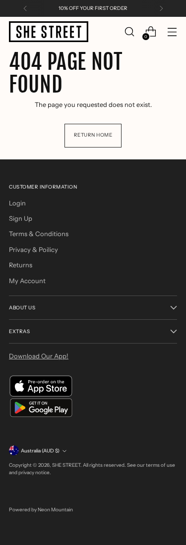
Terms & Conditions (38, 234)
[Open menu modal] (172, 32)
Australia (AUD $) (40, 450)
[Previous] (25, 8)
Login (17, 203)
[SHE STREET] (48, 32)
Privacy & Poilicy (33, 249)
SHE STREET (66, 465)
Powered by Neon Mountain (41, 509)
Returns (20, 265)
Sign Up (20, 218)
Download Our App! (38, 356)
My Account (27, 281)
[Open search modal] (129, 32)
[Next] (161, 8)
